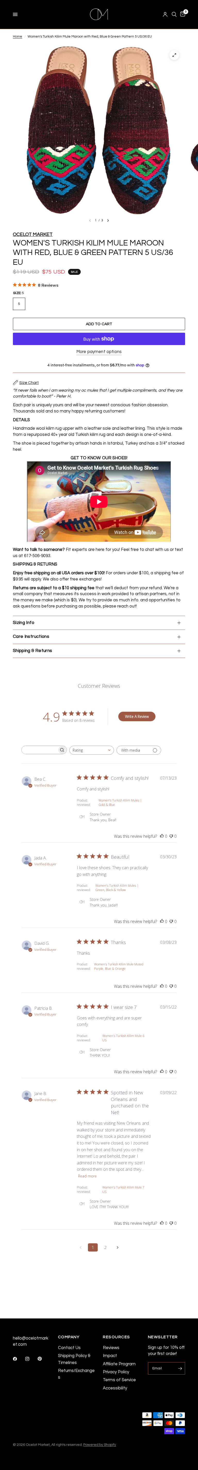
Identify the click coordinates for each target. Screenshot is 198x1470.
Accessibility (115, 1388)
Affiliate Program (119, 1364)
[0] (181, 14)
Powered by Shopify (99, 1445)
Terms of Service (119, 1380)
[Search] (174, 14)
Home (17, 36)
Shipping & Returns (32, 650)
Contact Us (69, 1347)
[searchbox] (39, 750)
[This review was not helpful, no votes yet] (171, 836)
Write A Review (137, 716)
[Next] (108, 220)
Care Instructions (31, 636)
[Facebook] (18, 1359)
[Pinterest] (43, 1359)
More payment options (99, 351)
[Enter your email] (180, 1368)
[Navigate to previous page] (80, 1247)
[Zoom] (174, 55)
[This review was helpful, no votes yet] (162, 836)
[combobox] (91, 750)
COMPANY (69, 1337)
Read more (87, 1176)
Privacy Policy (116, 1372)
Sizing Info (23, 622)
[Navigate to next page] (117, 1247)
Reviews (111, 1347)
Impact (110, 1355)
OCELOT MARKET (33, 234)
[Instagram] (31, 1359)
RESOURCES (116, 1337)
